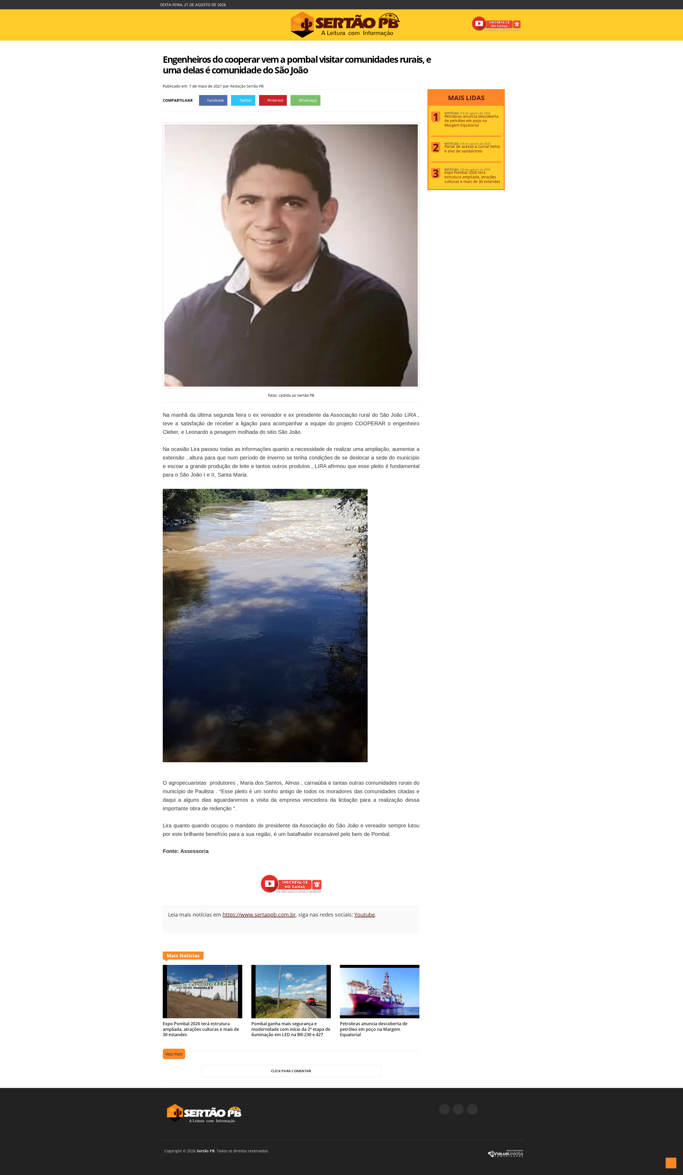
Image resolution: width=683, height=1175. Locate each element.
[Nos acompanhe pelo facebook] (444, 1109)
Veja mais (173, 1053)
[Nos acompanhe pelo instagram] (458, 1109)
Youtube (364, 914)
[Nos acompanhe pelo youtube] (472, 1109)
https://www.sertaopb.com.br (259, 914)
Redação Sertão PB (247, 86)
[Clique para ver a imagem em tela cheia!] (291, 385)
